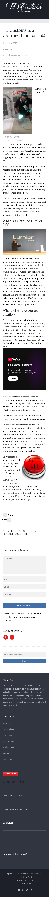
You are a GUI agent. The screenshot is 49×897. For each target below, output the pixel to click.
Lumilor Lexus (13, 343)
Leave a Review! (10, 774)
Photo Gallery (8, 729)
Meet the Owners (9, 741)
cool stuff (6, 55)
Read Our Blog (8, 747)
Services (6, 723)
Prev (9, 515)
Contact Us (7, 759)
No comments (8, 49)
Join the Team (8, 753)
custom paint (16, 55)
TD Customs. (21, 873)
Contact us (29, 496)
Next (6, 519)
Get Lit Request (18, 447)
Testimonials (8, 735)
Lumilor (26, 55)
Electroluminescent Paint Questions (21, 419)
